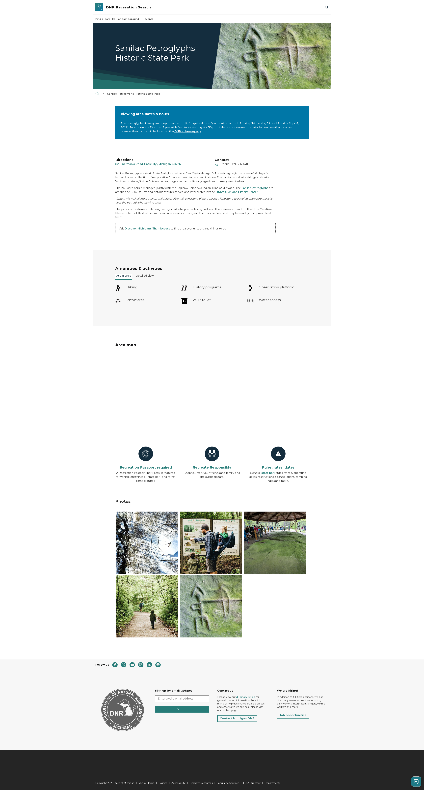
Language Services (228, 783)
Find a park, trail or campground (117, 19)
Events (148, 19)
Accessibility (178, 783)
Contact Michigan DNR (237, 718)
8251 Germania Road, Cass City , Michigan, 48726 (148, 164)
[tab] (123, 277)
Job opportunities (293, 715)
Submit (182, 709)
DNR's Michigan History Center (237, 192)
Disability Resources (201, 783)
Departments (272, 783)
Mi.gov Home (146, 783)
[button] (147, 542)
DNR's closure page (187, 131)
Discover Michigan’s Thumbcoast (147, 228)
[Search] (327, 7)
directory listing (245, 697)
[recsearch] (97, 93)
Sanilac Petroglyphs (254, 188)
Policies (163, 783)
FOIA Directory (252, 783)
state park (268, 472)
